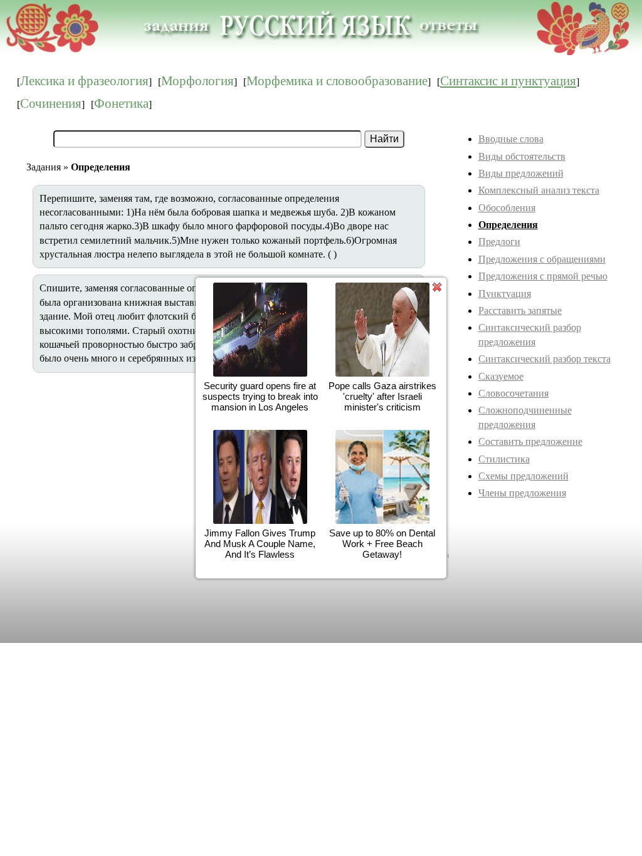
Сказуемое (501, 376)
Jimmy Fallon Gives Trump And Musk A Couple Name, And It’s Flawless (259, 544)
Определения (508, 224)
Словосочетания (513, 393)
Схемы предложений (523, 476)
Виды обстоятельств (522, 156)
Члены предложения (522, 493)
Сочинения (51, 103)
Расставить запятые (520, 310)
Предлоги (499, 241)
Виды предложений (521, 173)
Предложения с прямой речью (543, 276)
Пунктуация (504, 293)
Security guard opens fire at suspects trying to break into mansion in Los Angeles (260, 396)
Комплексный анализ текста (538, 190)
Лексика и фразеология (84, 80)
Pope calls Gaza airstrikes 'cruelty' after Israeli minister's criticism (382, 396)
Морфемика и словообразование (337, 80)
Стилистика (504, 459)
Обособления (506, 207)
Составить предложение (530, 441)
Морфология (197, 80)
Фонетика (121, 103)
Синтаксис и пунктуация (508, 80)
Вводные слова (511, 138)
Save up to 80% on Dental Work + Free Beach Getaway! (382, 544)
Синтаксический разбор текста (544, 358)
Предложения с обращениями (542, 259)
